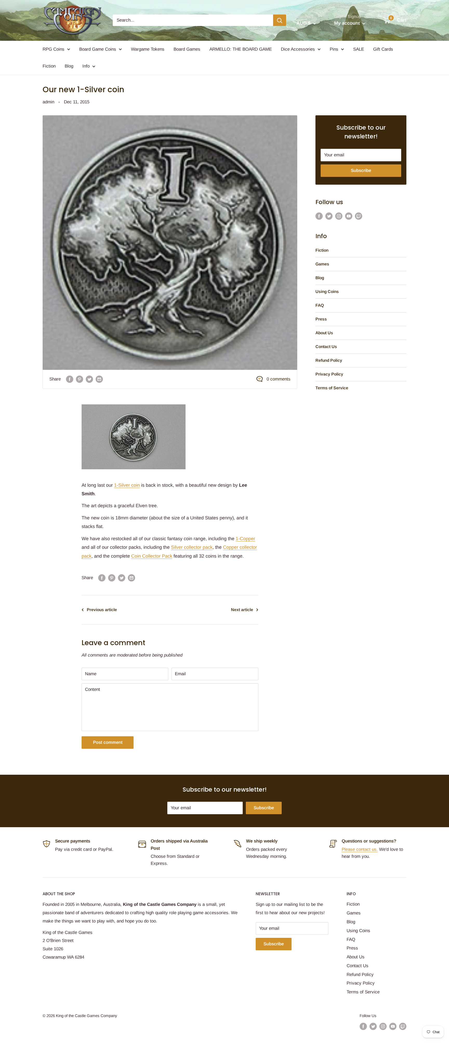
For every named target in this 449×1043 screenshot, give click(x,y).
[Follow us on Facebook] (319, 216)
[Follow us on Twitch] (358, 216)
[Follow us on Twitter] (329, 216)
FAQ (319, 305)
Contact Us (326, 346)
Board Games (187, 49)
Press (321, 319)
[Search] (279, 20)
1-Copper (245, 538)
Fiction (49, 66)
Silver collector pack (192, 547)
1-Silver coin (127, 485)
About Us (324, 333)
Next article (242, 609)
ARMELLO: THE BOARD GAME (240, 49)
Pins (334, 49)
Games (322, 264)
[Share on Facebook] (69, 379)
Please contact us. (360, 849)
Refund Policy (328, 360)
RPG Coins (53, 49)
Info (86, 66)
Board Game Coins (97, 49)
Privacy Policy (329, 374)
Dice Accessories (298, 49)
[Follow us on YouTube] (348, 216)
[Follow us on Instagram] (338, 216)
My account (347, 23)
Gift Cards (383, 49)
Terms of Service (331, 388)
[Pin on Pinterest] (79, 379)
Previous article (102, 609)
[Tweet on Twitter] (89, 379)
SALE (358, 49)
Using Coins (327, 291)
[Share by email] (99, 379)
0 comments (278, 379)
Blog (69, 66)
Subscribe (361, 170)
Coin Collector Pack (151, 556)
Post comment (107, 742)
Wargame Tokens (147, 49)
